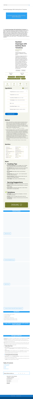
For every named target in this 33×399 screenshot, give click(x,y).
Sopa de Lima (7, 233)
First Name (9, 380)
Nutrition (20, 85)
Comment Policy (18, 395)
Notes (26, 85)
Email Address (10, 378)
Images (5, 366)
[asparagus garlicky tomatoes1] (7, 25)
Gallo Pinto (7, 284)
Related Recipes (6, 368)
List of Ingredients (6, 365)
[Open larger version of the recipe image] (9, 47)
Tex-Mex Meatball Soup (9, 259)
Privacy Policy (13, 395)
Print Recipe (18, 70)
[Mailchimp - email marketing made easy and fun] (12, 385)
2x (24, 88)
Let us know (13, 205)
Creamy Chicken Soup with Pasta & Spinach (13, 308)
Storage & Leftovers (7, 364)
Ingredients (7, 85)
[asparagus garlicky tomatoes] (26, 25)
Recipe (5, 367)
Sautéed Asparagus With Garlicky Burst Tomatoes (15, 9)
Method (14, 85)
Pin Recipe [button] (23, 70)
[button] (16, 50)
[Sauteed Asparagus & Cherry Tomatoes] (16, 25)
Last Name (9, 381)
